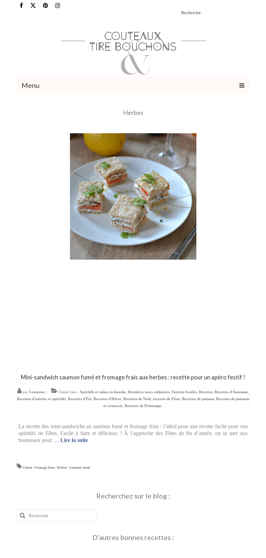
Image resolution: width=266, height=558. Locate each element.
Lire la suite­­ (74, 440)
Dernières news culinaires (149, 392)
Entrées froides (184, 392)
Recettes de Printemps (143, 406)
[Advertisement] (133, 315)
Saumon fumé (79, 467)
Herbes (62, 467)
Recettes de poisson (198, 399)
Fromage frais (44, 467)
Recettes (206, 392)
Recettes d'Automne (231, 392)
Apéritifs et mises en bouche (103, 392)
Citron (27, 467)
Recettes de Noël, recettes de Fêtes (151, 399)
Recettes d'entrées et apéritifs (41, 399)
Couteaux (37, 392)
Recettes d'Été (79, 399)
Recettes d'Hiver (107, 399)
